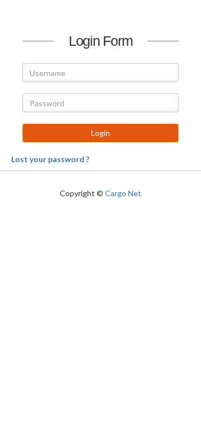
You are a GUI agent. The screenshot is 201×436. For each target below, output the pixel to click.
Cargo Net (123, 193)
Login (100, 133)
